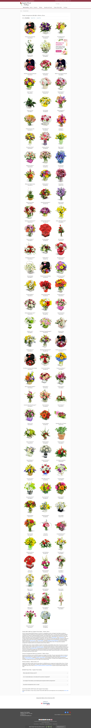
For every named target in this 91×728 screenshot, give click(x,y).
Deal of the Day (26, 7)
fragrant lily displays (40, 647)
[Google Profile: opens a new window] (67, 712)
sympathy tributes (34, 648)
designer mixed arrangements (53, 640)
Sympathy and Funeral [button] (48, 7)
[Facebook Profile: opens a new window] (65, 712)
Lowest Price (39, 17)
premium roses (32, 640)
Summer (31, 7)
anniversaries (54, 637)
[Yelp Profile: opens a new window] (70, 712)
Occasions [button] (35, 7)
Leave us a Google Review (66, 714)
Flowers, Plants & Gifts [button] (58, 7)
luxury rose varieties (63, 656)
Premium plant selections (30, 658)
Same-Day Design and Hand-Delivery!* (27, 0)
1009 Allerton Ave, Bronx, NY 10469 (26, 713)
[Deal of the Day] (61, 47)
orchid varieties (40, 640)
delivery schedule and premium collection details (43, 665)
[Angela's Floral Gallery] (27, 4)
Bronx (65, 690)
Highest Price (33, 17)
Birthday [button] (40, 7)
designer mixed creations (40, 657)
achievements (61, 637)
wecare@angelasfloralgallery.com (25, 715)
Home (21, 10)
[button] (88, 723)
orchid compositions (28, 657)
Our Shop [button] (65, 7)
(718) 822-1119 (22, 714)
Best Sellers (27, 17)
